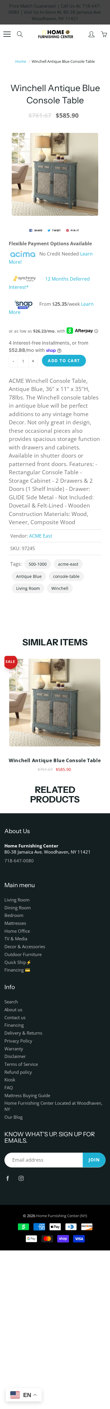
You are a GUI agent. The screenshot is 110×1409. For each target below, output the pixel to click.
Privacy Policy (18, 1041)
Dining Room (17, 908)
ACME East (40, 536)
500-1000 (38, 564)
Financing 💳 (17, 970)
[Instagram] (21, 1178)
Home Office (17, 931)
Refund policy (18, 1072)
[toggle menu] (7, 34)
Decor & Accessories (24, 946)
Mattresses (15, 923)
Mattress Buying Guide (27, 1095)
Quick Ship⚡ (17, 962)
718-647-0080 (19, 861)
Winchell (59, 588)
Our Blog (13, 1117)
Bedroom (13, 915)
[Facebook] (7, 1178)
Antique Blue (29, 576)
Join (94, 1160)
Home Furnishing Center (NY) (61, 1215)
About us (13, 1009)
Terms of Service (21, 1064)
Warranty (13, 1049)
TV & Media (15, 938)
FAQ (8, 1087)
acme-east (68, 564)
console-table (66, 576)
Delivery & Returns (23, 1033)
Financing (14, 1025)
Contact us (15, 1017)
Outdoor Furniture (23, 954)
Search (11, 1002)
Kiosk (9, 1080)
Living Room (28, 588)
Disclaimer (15, 1056)
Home (20, 61)
